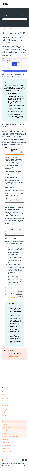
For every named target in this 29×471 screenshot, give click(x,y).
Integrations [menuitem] (5, 439)
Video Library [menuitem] (5, 442)
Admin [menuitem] (5, 433)
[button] (26, 413)
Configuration (20, 28)
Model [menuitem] (5, 430)
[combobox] (13, 19)
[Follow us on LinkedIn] (26, 460)
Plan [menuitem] (3, 418)
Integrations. (4, 394)
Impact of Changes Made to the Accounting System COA (15, 355)
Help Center (5, 28)
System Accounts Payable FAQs (9, 391)
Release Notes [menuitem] (6, 448)
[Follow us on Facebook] (23, 460)
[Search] (26, 19)
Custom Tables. (5, 398)
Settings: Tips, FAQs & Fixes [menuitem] (11, 436)
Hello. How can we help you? (12, 16)
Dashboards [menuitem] (5, 413)
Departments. (5, 405)
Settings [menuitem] (4, 421)
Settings (12, 28)
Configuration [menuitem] (7, 427)
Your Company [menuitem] (7, 424)
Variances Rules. (5, 401)
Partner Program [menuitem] (6, 445)
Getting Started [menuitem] (6, 410)
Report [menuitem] (4, 415)
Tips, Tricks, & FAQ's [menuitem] (7, 451)
